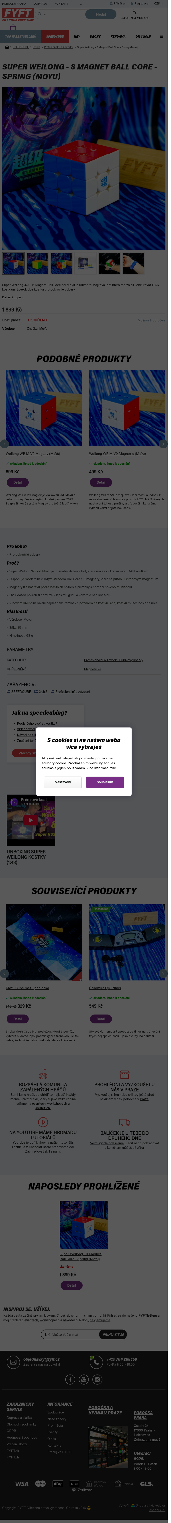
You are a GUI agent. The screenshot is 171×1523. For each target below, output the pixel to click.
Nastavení (63, 782)
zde (113, 768)
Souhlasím (105, 782)
